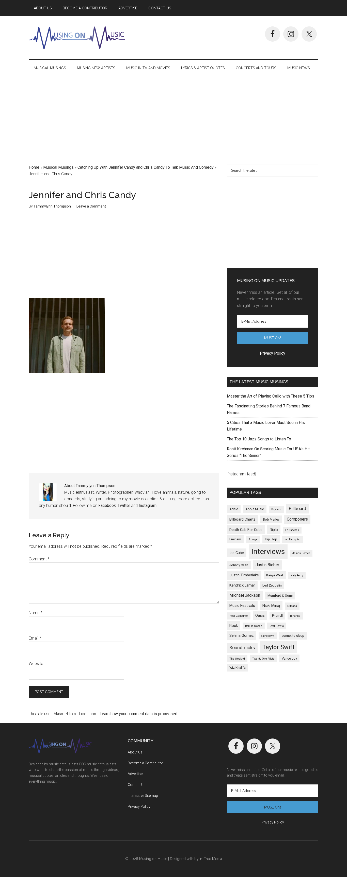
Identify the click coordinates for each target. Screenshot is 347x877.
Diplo (274, 529)
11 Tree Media (211, 859)
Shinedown (267, 636)
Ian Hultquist (292, 539)
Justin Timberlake (244, 575)
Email (35, 638)
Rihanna (295, 615)
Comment (39, 559)
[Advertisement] (173, 118)
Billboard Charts (242, 519)
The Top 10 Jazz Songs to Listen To (259, 439)
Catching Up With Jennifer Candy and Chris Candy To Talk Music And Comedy (145, 167)
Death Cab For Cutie (245, 529)
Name (35, 612)
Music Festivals (242, 605)
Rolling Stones (253, 626)
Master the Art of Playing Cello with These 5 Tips (270, 396)
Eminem (235, 539)
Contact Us (137, 785)
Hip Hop (271, 539)
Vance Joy (289, 658)
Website (36, 663)
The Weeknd (237, 658)
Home (34, 167)
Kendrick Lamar (242, 585)
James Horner (301, 553)
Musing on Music (77, 37)
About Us (135, 752)
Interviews (268, 551)
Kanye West (274, 575)
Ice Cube (236, 553)
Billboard (297, 508)
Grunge (253, 539)
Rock (233, 625)
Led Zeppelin (272, 585)
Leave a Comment (91, 206)
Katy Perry (297, 575)
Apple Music (254, 509)
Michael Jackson (244, 595)
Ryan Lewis (277, 626)
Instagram (147, 505)
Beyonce (276, 509)
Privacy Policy (139, 806)
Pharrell (277, 615)
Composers (297, 519)
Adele (233, 509)
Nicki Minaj (271, 605)
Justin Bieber (267, 564)
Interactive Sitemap (143, 796)
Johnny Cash (238, 565)
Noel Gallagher (238, 615)
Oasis (260, 615)
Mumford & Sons (280, 595)
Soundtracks (242, 647)
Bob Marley (271, 519)
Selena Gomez (241, 635)
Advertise (135, 774)
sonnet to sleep (292, 636)
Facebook (107, 505)
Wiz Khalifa (237, 667)
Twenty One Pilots (263, 658)
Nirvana (292, 606)
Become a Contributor (145, 763)
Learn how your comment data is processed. (139, 713)
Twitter (124, 505)
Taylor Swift (278, 647)
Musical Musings (58, 167)
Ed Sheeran (292, 530)
